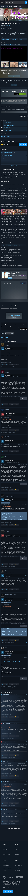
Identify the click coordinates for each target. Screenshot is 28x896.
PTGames (8, 25)
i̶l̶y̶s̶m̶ (5, 494)
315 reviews (6, 345)
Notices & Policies (7, 868)
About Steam (6, 847)
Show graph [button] (22, 329)
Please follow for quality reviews (11, 608)
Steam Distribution (7, 854)
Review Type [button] (4, 324)
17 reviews (13, 457)
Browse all (23, 107)
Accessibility (6, 865)
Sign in (2, 80)
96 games (6, 572)
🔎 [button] (26, 210)
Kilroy (5, 647)
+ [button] (25, 39)
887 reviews (13, 596)
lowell (5, 371)
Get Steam (17, 863)
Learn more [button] (23, 144)
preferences (21, 109)
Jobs (16, 849)
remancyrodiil (7, 344)
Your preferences (13, 308)
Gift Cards (5, 856)
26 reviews (6, 372)
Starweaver (7, 409)
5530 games (6, 648)
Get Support (17, 868)
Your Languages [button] (8, 333)
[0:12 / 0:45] (14, 53)
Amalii (5, 570)
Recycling (17, 854)
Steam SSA (5, 849)
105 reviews (13, 410)
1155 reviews (13, 648)
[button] (3, 6)
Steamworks (6, 852)
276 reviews (6, 531)
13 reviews (12, 572)
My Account (17, 870)
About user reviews (5, 308)
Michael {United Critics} (10, 594)
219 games (6, 496)
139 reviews (6, 437)
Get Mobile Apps (8, 891)
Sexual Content (5, 39)
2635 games (6, 596)
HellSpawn (6, 436)
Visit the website (5, 158)
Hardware (17, 852)
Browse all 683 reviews (14, 828)
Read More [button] (23, 398)
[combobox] (15, 2)
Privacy (4, 863)
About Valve (17, 847)
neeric (5, 456)
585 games (6, 457)
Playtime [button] (12, 326)
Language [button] (22, 324)
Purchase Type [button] (13, 324)
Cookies (4, 870)
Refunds (5, 873)
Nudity (21, 39)
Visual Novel (14, 39)
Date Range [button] (4, 326)
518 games (6, 410)
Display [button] (18, 326)
